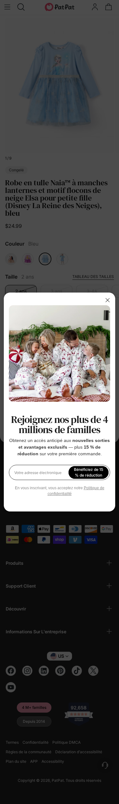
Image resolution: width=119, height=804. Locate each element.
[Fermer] (107, 300)
